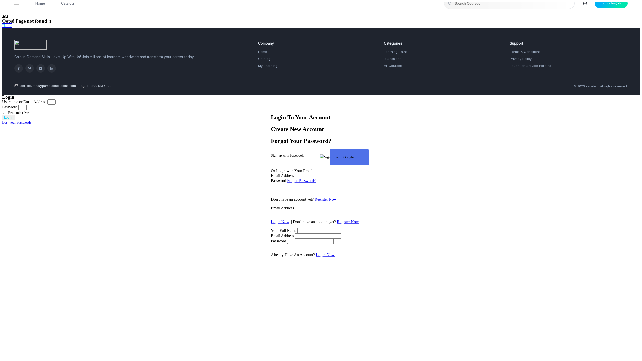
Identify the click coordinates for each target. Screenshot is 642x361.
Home (262, 52)
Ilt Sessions (393, 59)
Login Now (280, 221)
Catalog (264, 59)
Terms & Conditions (525, 52)
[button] (7, 25)
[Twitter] (29, 68)
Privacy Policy (521, 59)
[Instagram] (40, 68)
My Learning (267, 66)
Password (278, 180)
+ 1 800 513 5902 (99, 86)
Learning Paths (396, 52)
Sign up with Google (339, 157)
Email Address (282, 175)
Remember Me (18, 113)
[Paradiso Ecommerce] (30, 48)
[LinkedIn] (51, 68)
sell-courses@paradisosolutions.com (48, 86)
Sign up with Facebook (287, 155)
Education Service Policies (530, 66)
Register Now (326, 199)
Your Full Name (283, 230)
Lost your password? (16, 122)
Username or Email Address (24, 102)
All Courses (393, 66)
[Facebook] (18, 68)
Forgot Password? (301, 180)
